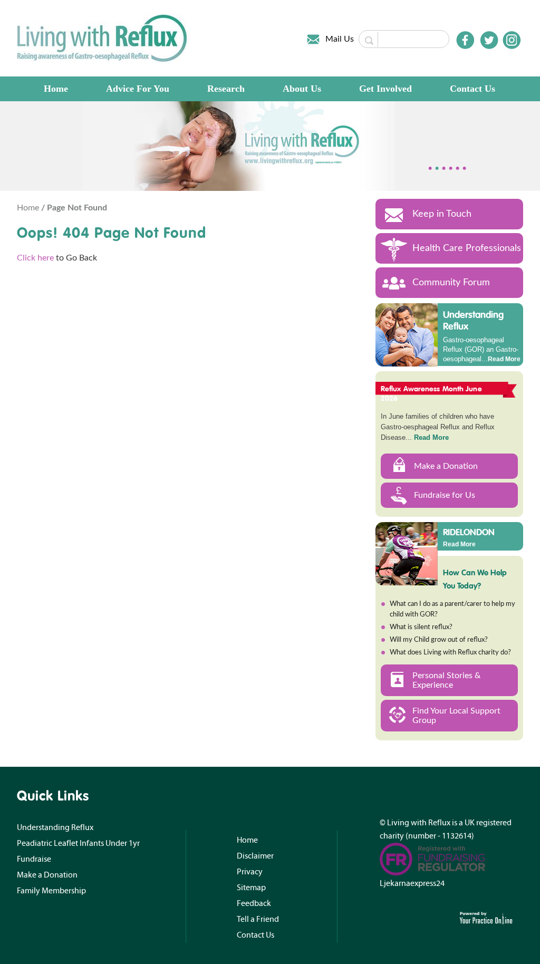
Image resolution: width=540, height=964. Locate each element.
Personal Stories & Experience (446, 680)
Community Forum (451, 282)
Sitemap (251, 887)
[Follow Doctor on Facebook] (465, 40)
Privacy (250, 871)
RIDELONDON (469, 531)
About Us (302, 88)
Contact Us (472, 88)
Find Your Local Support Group (456, 716)
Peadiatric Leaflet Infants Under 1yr (78, 843)
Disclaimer (255, 856)
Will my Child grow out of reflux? (439, 640)
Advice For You (137, 88)
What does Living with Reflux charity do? (450, 652)
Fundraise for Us (444, 495)
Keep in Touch (441, 214)
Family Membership (51, 890)
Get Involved (385, 88)
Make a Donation (446, 466)
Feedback (254, 903)
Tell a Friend (258, 919)
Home (56, 88)
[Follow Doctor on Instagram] (511, 40)
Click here (35, 258)
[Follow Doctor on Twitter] (489, 40)
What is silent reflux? (421, 627)
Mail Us (339, 39)
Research (226, 88)
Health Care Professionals (466, 248)
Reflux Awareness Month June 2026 (431, 393)
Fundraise (34, 859)
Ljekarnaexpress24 (412, 883)
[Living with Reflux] (103, 38)
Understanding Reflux (473, 320)
